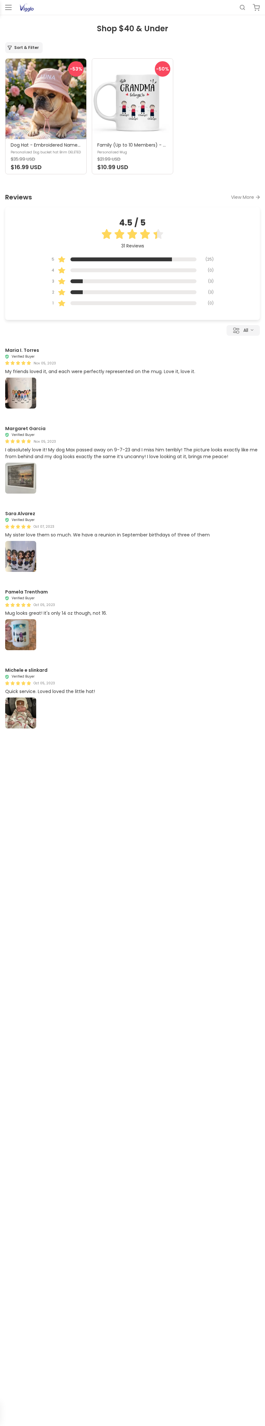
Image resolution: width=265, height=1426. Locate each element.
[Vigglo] (26, 7)
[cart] (256, 7)
